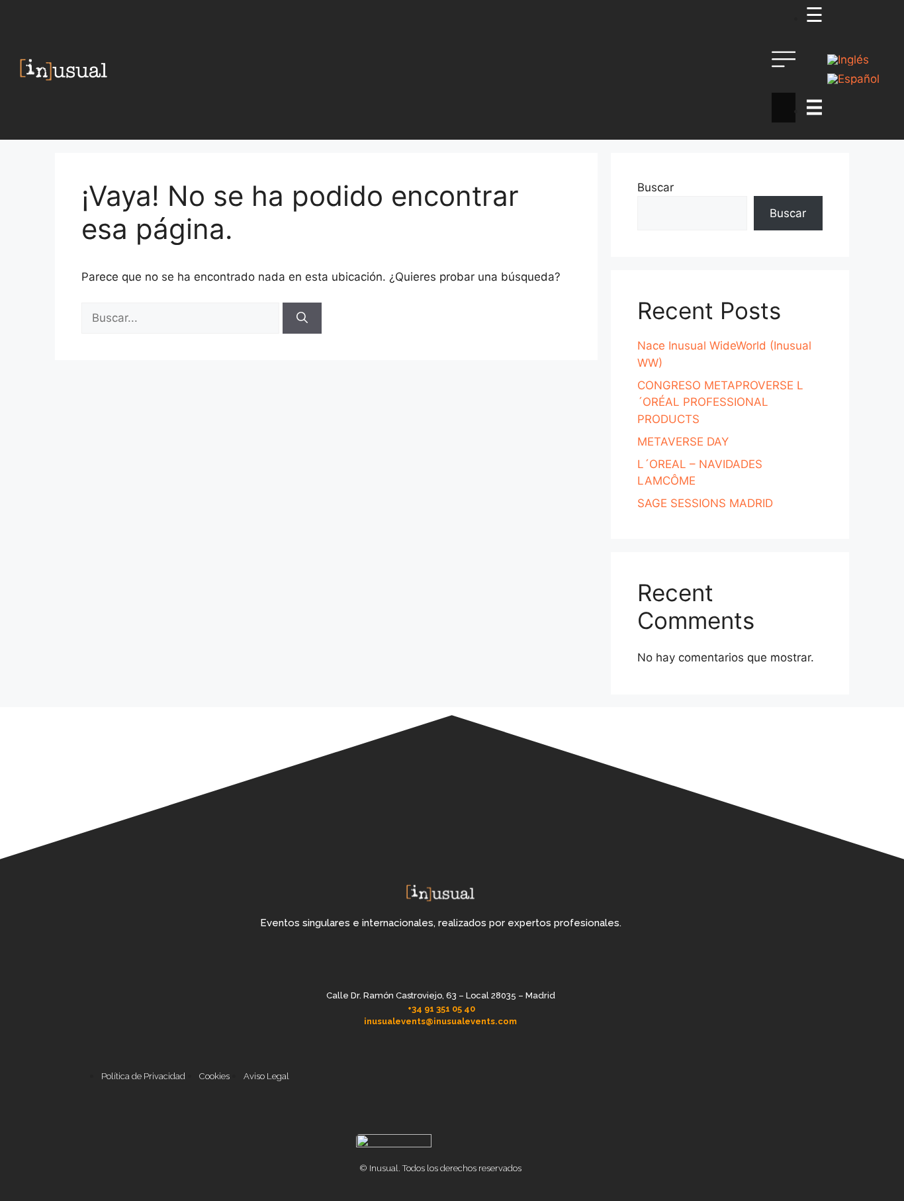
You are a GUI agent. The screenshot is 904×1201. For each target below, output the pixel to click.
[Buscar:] (182, 317)
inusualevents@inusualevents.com (440, 1021)
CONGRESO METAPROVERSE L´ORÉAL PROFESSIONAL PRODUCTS (720, 402)
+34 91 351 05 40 (441, 1009)
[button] (784, 70)
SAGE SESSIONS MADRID (705, 503)
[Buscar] (302, 318)
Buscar (655, 187)
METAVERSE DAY (683, 441)
